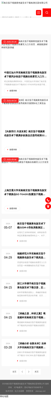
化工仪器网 (19, 391)
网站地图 (4, 396)
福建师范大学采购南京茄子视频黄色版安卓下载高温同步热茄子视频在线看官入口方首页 (31, 255)
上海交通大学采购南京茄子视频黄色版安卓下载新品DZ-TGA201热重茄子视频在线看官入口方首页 (25, 192)
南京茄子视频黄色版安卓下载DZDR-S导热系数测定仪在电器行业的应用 (31, 225)
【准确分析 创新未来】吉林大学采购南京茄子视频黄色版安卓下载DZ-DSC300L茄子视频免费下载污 (31, 345)
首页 (14, 372)
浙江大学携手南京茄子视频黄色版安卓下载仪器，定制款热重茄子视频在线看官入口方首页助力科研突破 (31, 285)
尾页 (37, 372)
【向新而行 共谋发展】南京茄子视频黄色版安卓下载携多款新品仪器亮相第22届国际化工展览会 (25, 133)
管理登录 (29, 391)
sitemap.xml (40, 391)
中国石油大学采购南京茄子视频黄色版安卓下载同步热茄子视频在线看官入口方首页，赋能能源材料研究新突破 (25, 74)
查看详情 (13, 91)
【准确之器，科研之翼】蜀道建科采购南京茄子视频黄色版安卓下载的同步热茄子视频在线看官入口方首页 (31, 315)
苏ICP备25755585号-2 (33, 387)
